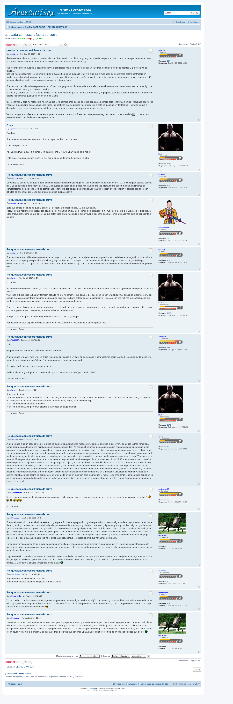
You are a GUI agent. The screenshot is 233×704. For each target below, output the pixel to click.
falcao (161, 436)
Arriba (199, 120)
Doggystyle (163, 592)
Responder (11, 44)
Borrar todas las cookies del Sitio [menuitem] (154, 684)
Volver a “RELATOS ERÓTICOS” (20, 667)
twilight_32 (31, 39)
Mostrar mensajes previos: (67, 656)
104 (168, 61)
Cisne (39, 39)
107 (168, 603)
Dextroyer (162, 535)
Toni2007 (162, 337)
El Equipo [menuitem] (133, 684)
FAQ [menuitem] (29, 22)
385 (168, 546)
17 (168, 447)
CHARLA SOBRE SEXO (35, 27)
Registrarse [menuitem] (180, 22)
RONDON (162, 571)
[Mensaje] (7, 54)
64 (168, 238)
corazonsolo (163, 227)
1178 (169, 164)
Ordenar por (105, 656)
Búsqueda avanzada (197, 13)
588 (168, 348)
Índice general (15, 27)
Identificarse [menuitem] (195, 22)
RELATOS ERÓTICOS (57, 27)
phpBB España (113, 690)
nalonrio (161, 50)
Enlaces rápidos (16, 22)
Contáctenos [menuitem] (119, 684)
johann (161, 153)
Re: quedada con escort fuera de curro (29, 174)
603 (168, 500)
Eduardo (21, 39)
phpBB (96, 689)
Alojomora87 (163, 489)
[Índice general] (31, 11)
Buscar (192, 13)
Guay (9, 125)
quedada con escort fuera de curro (31, 34)
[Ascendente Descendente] (139, 656)
